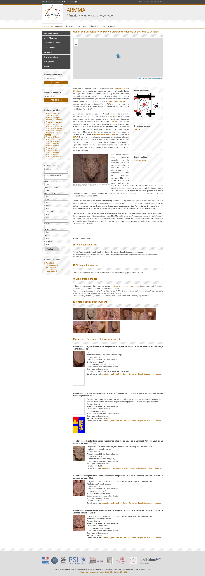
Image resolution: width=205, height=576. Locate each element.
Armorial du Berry (52, 137)
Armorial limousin (52, 146)
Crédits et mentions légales (88, 572)
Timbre (46, 235)
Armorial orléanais (52, 152)
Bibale (112, 116)
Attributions (48, 211)
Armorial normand (52, 148)
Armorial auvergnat (53, 118)
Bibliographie (49, 62)
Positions (47, 169)
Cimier (46, 218)
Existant (137, 130)
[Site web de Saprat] (96, 563)
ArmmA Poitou (49, 47)
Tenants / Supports (51, 229)
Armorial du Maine (52, 141)
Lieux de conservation (52, 193)
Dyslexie (64, 2)
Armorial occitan (52, 150)
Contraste (71, 2)
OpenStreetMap (155, 78)
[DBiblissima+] (150, 563)
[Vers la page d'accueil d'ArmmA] (52, 13)
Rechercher (52, 249)
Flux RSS (123, 572)
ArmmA (76, 9)
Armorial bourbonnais (54, 120)
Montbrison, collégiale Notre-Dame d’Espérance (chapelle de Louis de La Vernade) (132, 374)
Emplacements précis (52, 181)
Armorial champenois (54, 126)
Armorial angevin (52, 115)
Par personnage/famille (54, 269)
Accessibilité (143, 2)
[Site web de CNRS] (54, 563)
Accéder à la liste (140, 160)
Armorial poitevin (52, 154)
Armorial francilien (52, 143)
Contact (160, 2)
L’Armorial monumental (52, 33)
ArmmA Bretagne (50, 38)
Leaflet (139, 78)
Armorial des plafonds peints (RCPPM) (55, 134)
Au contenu (50, 2)
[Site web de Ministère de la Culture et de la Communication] (45, 563)
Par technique (51, 267)
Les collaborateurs (51, 57)
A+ (81, 2)
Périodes (47, 205)
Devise (46, 223)
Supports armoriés (51, 187)
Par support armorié (53, 265)
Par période (50, 263)
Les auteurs (48, 52)
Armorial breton (52, 124)
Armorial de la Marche (54, 128)
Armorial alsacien (52, 113)
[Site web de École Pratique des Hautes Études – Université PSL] (63, 563)
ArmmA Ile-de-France (52, 43)
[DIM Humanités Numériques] (133, 563)
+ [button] (76, 41)
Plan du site (153, 2)
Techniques (48, 199)
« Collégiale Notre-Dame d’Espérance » (125, 286)
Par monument (51, 272)
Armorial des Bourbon (54, 130)
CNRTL (113, 121)
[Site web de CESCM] (110, 563)
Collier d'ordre (49, 241)
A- (76, 2)
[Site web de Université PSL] (77, 563)
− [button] (76, 44)
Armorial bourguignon (54, 122)
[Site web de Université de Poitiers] (121, 563)
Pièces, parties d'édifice (52, 175)
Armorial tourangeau (53, 156)
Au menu (58, 2)
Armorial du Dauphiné (54, 139)
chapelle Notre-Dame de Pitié (118, 101)
